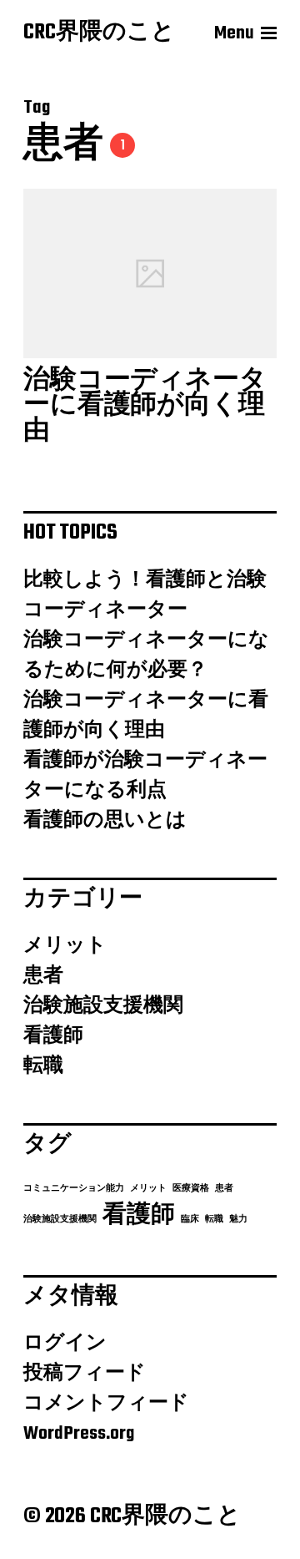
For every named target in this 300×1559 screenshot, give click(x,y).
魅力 (238, 1219)
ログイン (65, 1343)
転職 (43, 1066)
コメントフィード (106, 1403)
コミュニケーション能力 (73, 1188)
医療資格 (190, 1188)
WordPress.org (78, 1434)
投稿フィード (84, 1373)
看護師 (53, 1036)
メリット (65, 946)
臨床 (190, 1219)
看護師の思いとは (105, 821)
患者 (43, 976)
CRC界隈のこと (99, 33)
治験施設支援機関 (103, 1006)
